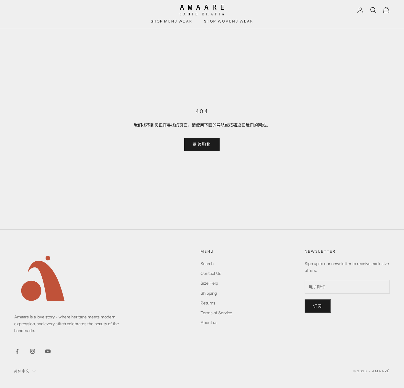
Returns (208, 303)
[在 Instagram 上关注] (32, 351)
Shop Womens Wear (228, 21)
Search (207, 263)
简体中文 (22, 371)
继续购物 (202, 144)
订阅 (317, 306)
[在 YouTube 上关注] (48, 351)
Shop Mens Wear (171, 21)
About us (209, 322)
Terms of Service (216, 312)
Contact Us (211, 273)
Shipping (209, 293)
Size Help (209, 283)
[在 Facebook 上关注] (17, 351)
